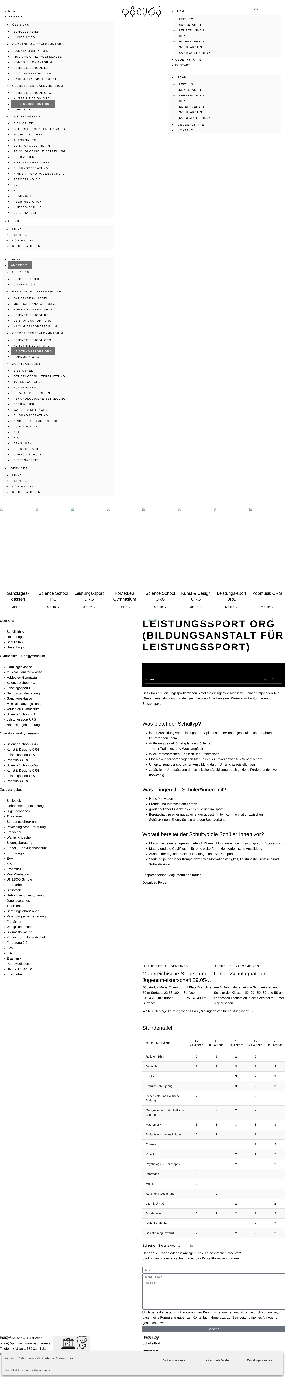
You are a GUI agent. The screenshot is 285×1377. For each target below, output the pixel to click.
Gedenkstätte (188, 59)
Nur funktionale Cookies (216, 1360)
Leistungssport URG (33, 73)
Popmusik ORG (26, 109)
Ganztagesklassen (31, 51)
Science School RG (31, 68)
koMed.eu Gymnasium (33, 62)
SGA (182, 36)
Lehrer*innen (191, 30)
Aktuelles (153, 966)
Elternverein (191, 41)
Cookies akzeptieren (174, 1360)
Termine (19, 235)
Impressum (47, 1370)
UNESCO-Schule (28, 207)
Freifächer (24, 157)
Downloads (22, 240)
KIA (16, 190)
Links (17, 229)
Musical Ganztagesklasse (38, 56)
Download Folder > (156, 882)
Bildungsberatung (31, 168)
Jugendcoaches (28, 134)
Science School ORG (32, 93)
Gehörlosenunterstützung (39, 129)
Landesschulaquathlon (241, 973)
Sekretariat (190, 25)
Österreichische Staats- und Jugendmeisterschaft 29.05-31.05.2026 (175, 977)
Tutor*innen (25, 140)
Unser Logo (24, 37)
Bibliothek (23, 123)
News (13, 11)
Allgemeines (176, 966)
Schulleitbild (26, 31)
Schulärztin (190, 47)
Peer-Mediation (28, 201)
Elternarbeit (26, 213)
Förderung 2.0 (27, 179)
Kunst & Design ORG (32, 98)
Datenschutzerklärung (31, 1370)
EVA (17, 185)
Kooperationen (26, 246)
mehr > (18, 607)
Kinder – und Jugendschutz (39, 173)
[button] (58, 253)
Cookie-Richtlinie (12, 1370)
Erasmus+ (23, 196)
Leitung (186, 19)
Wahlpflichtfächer (32, 162)
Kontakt (182, 65)
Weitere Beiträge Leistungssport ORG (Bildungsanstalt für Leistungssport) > (197, 1011)
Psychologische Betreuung (40, 151)
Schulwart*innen (195, 52)
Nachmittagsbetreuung (36, 79)
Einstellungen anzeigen (259, 1360)
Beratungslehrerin (32, 146)
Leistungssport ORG (33, 104)
